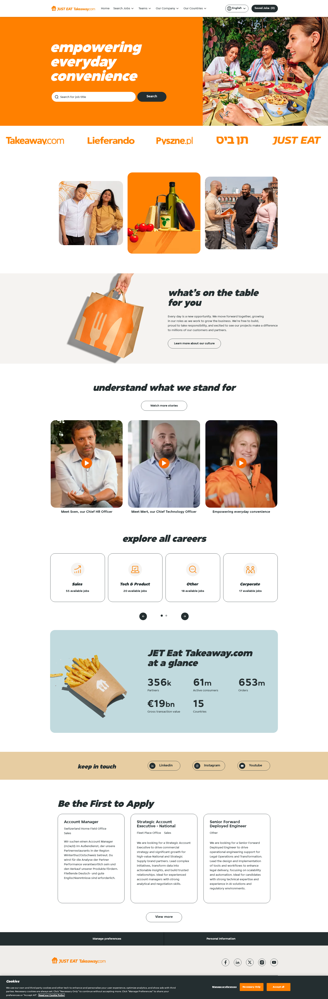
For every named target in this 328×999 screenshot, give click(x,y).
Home (105, 8)
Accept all (278, 987)
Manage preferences (107, 938)
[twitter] (250, 962)
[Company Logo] (73, 8)
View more (164, 917)
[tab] (162, 616)
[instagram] (262, 962)
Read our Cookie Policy (51, 995)
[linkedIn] (237, 962)
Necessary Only (251, 987)
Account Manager (81, 822)
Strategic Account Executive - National (156, 824)
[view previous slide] (143, 616)
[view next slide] (185, 616)
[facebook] (225, 962)
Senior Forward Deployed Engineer (228, 824)
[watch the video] (87, 464)
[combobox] (94, 97)
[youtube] (274, 962)
